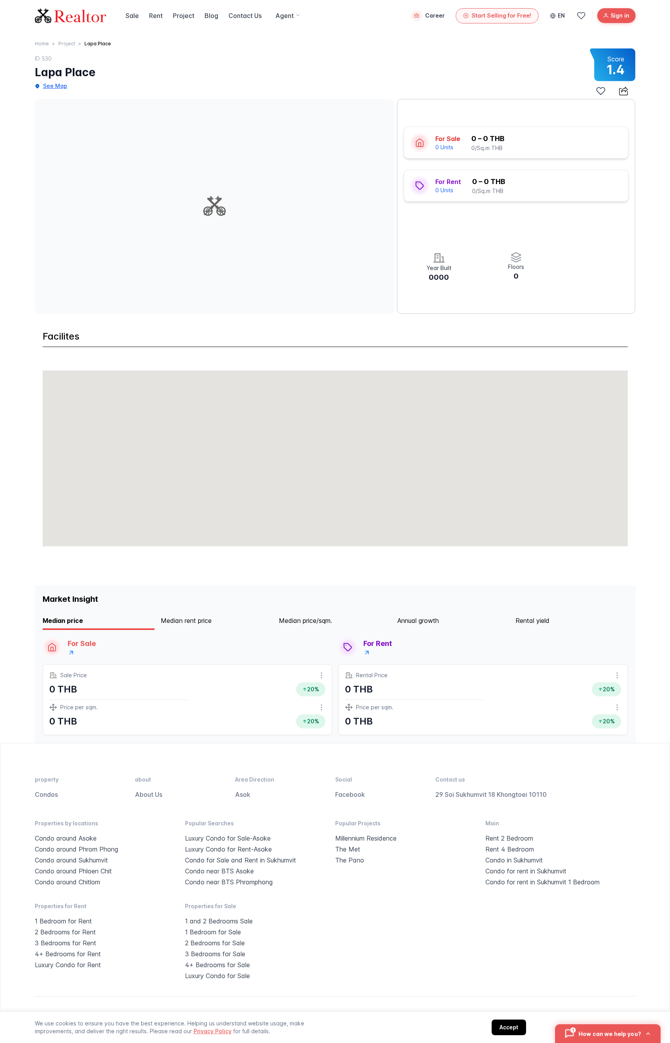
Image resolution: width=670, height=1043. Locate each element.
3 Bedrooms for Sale (215, 954)
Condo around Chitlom (67, 882)
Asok (242, 794)
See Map (55, 85)
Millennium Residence (366, 838)
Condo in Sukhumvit (514, 860)
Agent (284, 16)
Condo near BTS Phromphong (229, 882)
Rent (156, 16)
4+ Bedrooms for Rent (68, 954)
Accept (508, 1027)
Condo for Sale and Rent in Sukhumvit (240, 860)
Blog (211, 16)
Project (183, 16)
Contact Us (245, 16)
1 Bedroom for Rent (63, 921)
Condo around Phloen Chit (73, 871)
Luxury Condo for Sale (217, 976)
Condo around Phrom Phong (76, 849)
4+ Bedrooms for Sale (217, 965)
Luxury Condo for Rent (68, 965)
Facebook (350, 794)
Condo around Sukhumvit (71, 860)
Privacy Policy (213, 1031)
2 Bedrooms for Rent (65, 932)
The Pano (349, 860)
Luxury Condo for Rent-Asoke (228, 849)
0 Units (444, 147)
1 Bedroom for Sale (213, 932)
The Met (347, 849)
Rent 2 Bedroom (509, 838)
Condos (46, 794)
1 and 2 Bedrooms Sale (219, 921)
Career (435, 15)
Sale (132, 16)
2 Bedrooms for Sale (215, 943)
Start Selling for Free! (501, 15)
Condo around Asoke (66, 838)
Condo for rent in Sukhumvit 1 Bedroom (542, 882)
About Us (148, 794)
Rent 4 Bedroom (509, 849)
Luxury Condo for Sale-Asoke (228, 838)
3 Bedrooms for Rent (65, 943)
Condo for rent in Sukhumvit (525, 871)
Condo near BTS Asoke (219, 871)
